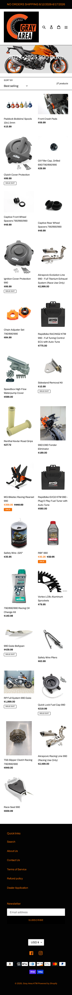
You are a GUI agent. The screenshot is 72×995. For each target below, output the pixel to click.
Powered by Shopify (47, 983)
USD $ (35, 942)
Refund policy (15, 878)
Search (11, 841)
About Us (12, 851)
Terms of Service (16, 869)
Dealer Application (17, 887)
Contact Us (13, 860)
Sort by (8, 80)
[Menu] (66, 27)
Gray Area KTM (30, 983)
